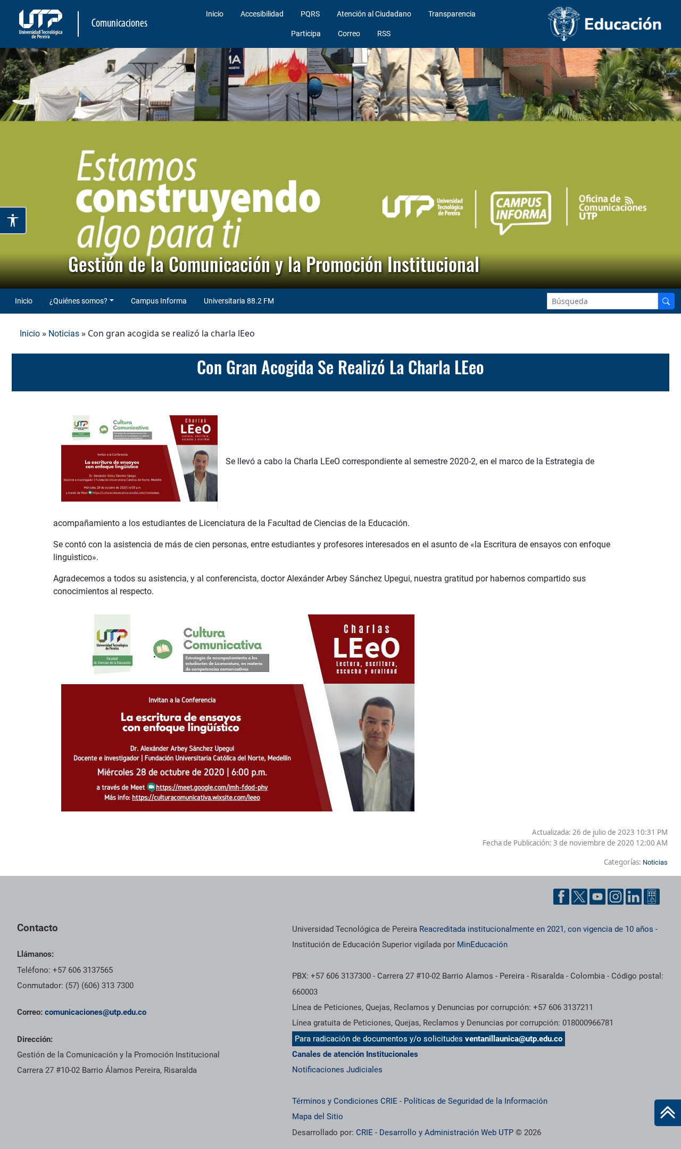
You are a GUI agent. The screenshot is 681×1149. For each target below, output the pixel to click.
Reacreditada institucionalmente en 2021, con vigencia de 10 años (536, 929)
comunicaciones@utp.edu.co (95, 1012)
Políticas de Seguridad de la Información (475, 1101)
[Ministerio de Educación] (591, 24)
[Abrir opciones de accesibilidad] (13, 220)
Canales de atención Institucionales (355, 1054)
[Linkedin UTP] (634, 897)
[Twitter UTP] (579, 897)
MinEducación (482, 944)
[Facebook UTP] (561, 897)
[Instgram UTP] (616, 897)
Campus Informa (159, 301)
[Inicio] (667, 1112)
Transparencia (452, 14)
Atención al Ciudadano (374, 14)
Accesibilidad (262, 14)
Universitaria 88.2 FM (239, 301)
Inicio (214, 14)
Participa (306, 33)
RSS (384, 33)
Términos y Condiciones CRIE (344, 1101)
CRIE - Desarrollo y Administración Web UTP (434, 1132)
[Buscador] (666, 301)
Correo (349, 33)
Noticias (63, 334)
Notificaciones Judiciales (337, 1069)
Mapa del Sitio (317, 1116)
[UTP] (42, 24)
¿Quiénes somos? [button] (78, 301)
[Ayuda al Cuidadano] (652, 897)
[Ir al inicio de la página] (668, 1113)
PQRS (310, 14)
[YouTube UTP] (597, 897)
